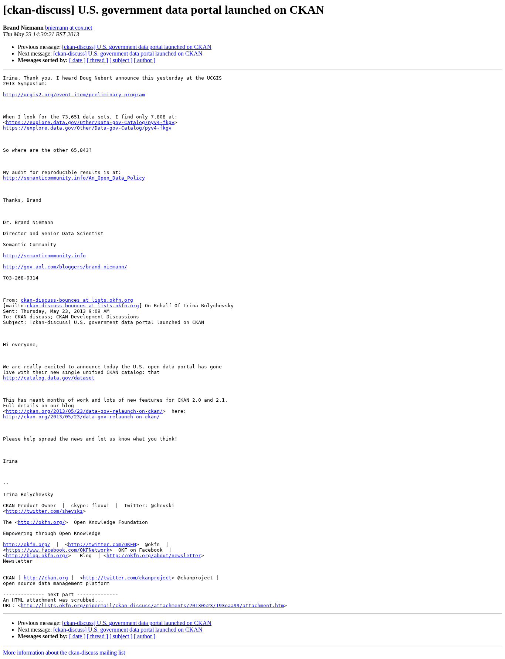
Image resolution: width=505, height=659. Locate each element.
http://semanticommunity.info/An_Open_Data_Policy (74, 178)
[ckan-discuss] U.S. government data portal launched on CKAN (136, 47)
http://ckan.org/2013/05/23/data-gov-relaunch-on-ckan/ (84, 411)
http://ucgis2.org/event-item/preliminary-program (74, 94)
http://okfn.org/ (41, 522)
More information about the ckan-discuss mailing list (64, 652)
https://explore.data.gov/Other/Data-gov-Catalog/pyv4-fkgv (90, 122)
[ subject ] (120, 60)
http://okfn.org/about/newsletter (153, 555)
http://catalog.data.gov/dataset (49, 378)
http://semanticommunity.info (44, 255)
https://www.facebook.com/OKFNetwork (57, 550)
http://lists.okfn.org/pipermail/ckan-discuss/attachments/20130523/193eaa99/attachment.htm (152, 605)
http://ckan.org (46, 578)
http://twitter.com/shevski (44, 511)
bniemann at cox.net (68, 27)
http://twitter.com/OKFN (102, 544)
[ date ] (77, 60)
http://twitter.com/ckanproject (127, 578)
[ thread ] (97, 60)
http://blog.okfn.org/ (37, 555)
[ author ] (144, 60)
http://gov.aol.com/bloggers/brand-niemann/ (65, 267)
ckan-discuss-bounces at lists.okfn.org (77, 300)
